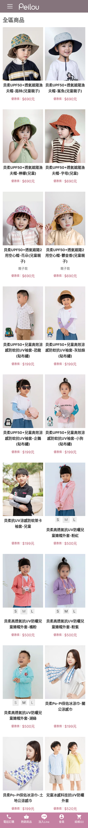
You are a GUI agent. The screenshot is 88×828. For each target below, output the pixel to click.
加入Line (44, 822)
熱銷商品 (26, 822)
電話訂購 (8, 822)
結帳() (79, 822)
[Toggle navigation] (10, 6)
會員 (61, 822)
